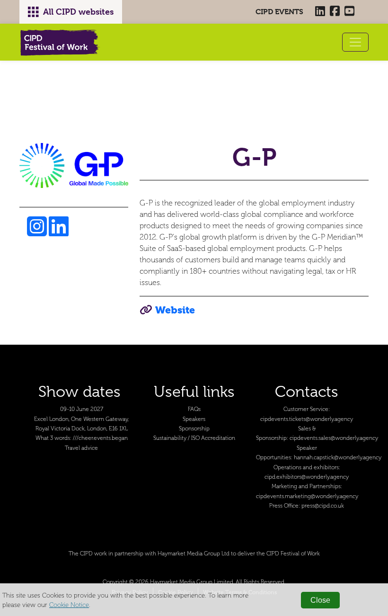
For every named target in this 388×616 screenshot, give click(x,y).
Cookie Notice (69, 604)
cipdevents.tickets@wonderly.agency (306, 419)
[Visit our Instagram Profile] (38, 232)
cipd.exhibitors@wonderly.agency (307, 477)
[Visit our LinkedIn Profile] (59, 232)
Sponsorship (194, 429)
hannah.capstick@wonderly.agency (337, 458)
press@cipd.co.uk (322, 506)
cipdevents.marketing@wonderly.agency (307, 496)
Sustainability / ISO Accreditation (194, 438)
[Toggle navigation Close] (355, 42)
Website (175, 310)
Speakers (194, 419)
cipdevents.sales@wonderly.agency (334, 438)
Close (320, 600)
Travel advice (81, 448)
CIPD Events (279, 11)
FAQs (194, 409)
